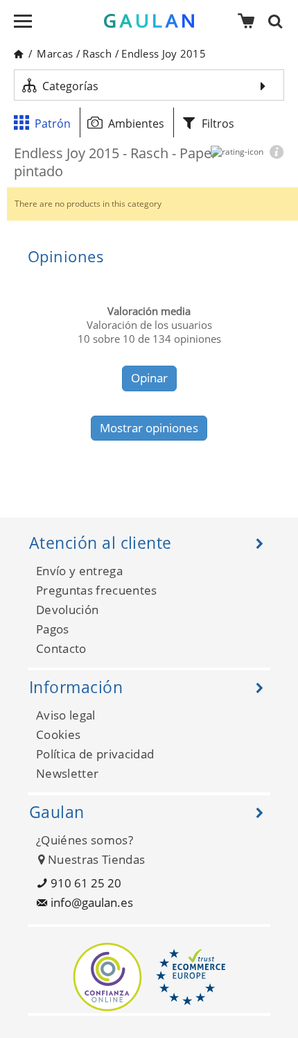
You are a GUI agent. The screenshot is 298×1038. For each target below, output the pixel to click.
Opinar (149, 378)
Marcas (55, 53)
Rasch (97, 53)
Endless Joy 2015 (163, 53)
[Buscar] (279, 21)
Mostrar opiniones (149, 428)
